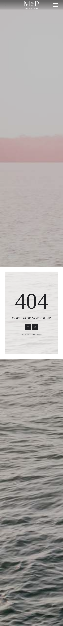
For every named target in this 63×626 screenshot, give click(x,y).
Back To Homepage (31, 334)
